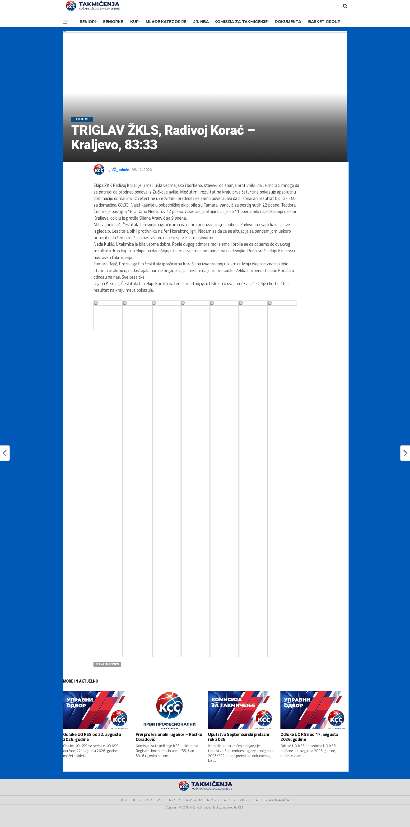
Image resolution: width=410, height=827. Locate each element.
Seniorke (113, 21)
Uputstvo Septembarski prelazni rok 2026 (238, 737)
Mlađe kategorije (166, 21)
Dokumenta (288, 21)
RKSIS (229, 800)
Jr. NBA (201, 21)
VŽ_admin (120, 169)
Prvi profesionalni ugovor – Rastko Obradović (169, 737)
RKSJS (245, 800)
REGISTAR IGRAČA (272, 800)
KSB (160, 800)
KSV (148, 800)
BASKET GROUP (324, 21)
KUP (134, 21)
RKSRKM (194, 800)
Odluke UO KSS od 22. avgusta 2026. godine (92, 737)
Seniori (88, 21)
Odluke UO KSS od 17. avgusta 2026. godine (309, 737)
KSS (124, 800)
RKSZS (213, 800)
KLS (136, 800)
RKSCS (175, 800)
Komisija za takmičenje (241, 21)
